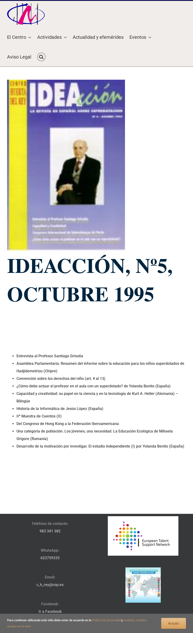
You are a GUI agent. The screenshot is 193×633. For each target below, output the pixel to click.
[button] (41, 57)
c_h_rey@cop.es (50, 584)
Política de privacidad (106, 620)
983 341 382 (50, 531)
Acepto (173, 623)
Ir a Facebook (50, 611)
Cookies (128, 620)
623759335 (50, 558)
